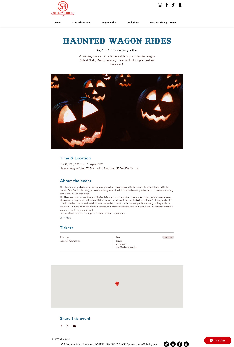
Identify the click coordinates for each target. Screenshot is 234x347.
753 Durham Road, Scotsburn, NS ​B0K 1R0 (85, 344)
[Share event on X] (68, 326)
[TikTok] (173, 4)
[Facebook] (166, 4)
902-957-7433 (119, 344)
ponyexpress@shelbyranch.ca (145, 344)
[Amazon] (180, 4)
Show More (65, 217)
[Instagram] (160, 4)
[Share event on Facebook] (61, 326)
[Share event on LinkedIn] (74, 326)
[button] (84, 22)
